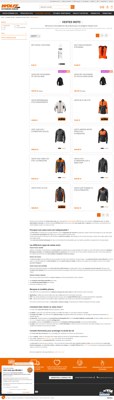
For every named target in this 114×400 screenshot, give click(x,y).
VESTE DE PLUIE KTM (82, 100)
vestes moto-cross (59, 352)
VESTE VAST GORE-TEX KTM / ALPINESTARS (40, 160)
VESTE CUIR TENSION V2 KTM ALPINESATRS (83, 189)
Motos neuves (76, 1)
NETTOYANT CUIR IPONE (40, 45)
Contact (111, 1)
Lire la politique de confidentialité (10, 387)
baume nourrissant (49, 338)
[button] (3, 397)
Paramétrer (10, 392)
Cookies (52, 398)
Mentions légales (6, 398)
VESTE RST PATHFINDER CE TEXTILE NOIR (40, 75)
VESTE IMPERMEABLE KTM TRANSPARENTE (39, 101)
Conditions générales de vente (31, 398)
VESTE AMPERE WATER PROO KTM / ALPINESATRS (83, 131)
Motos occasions (66, 1)
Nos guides (85, 1)
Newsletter (103, 1)
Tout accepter (26, 392)
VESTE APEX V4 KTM (39, 188)
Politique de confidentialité (17, 398)
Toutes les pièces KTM (44, 398)
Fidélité (92, 1)
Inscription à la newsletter (61, 378)
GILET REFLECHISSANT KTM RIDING (83, 46)
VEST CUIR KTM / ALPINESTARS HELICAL (40, 130)
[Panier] (112, 7)
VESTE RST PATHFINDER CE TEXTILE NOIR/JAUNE (83, 75)
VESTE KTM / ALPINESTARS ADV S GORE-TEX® (82, 161)
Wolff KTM (86, 345)
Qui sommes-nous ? (55, 1)
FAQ (98, 1)
